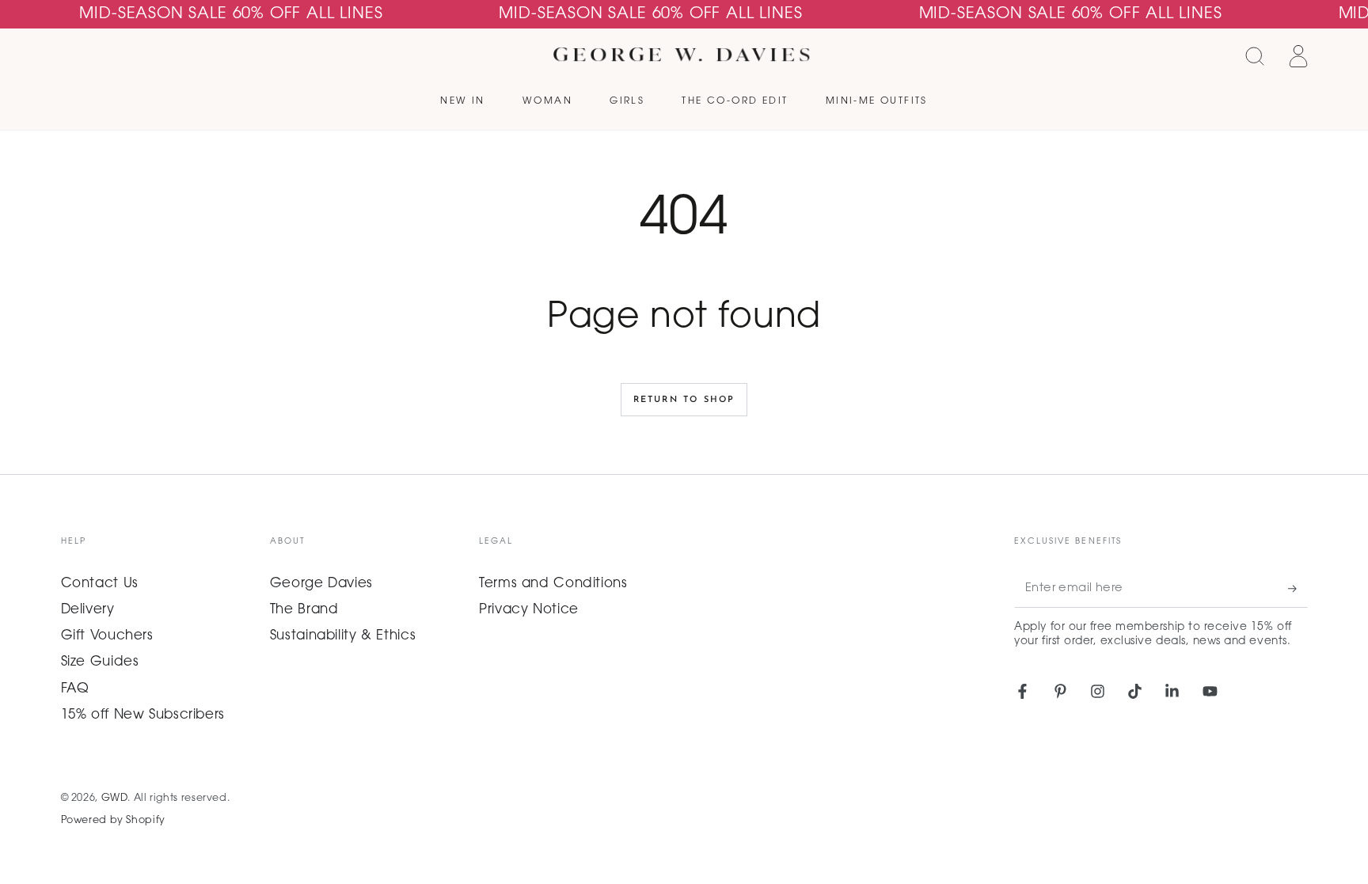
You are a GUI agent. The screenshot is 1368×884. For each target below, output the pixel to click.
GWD (114, 798)
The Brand (304, 610)
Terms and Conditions (553, 584)
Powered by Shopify (113, 820)
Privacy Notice (529, 610)
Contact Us (100, 584)
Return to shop (684, 400)
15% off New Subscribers (143, 715)
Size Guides (100, 662)
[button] (1255, 56)
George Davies (321, 584)
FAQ (75, 689)
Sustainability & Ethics (343, 636)
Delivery (88, 610)
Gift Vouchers (107, 636)
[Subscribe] (1297, 589)
